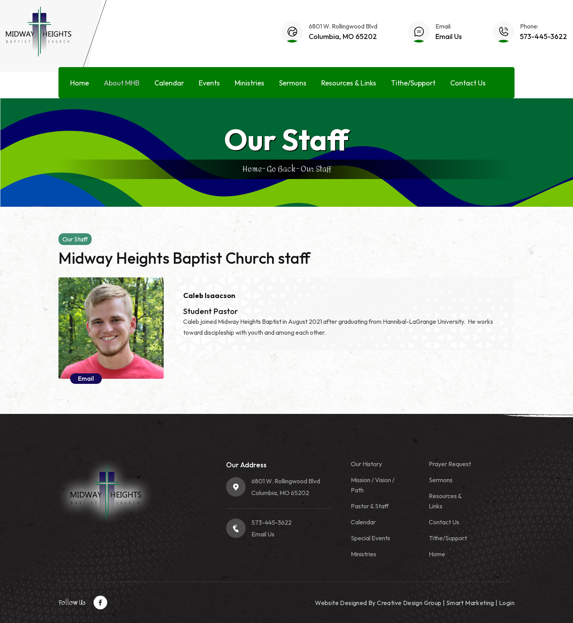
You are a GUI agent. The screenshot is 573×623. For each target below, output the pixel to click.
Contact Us (468, 82)
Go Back (281, 169)
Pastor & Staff (370, 506)
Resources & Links (348, 82)
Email (86, 378)
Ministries (249, 82)
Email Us (448, 36)
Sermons (292, 82)
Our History (366, 464)
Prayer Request (450, 464)
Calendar (169, 82)
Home (79, 82)
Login (507, 603)
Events (209, 82)
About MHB (122, 82)
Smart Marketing (470, 603)
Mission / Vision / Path (372, 485)
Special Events (370, 538)
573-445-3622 (543, 36)
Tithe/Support (413, 82)
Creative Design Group (409, 603)
